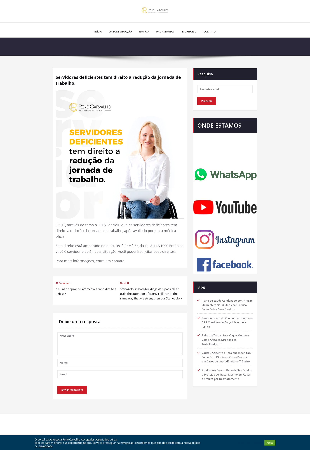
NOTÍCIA (144, 31)
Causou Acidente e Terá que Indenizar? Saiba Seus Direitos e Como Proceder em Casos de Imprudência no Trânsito (226, 357)
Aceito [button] (270, 442)
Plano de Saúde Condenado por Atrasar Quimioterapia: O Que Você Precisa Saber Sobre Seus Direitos (227, 305)
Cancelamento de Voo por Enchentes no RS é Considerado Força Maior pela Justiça (227, 322)
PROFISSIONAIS (165, 31)
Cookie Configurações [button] (249, 442)
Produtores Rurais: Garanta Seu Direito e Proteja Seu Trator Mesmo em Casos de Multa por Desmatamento (227, 374)
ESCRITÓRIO (189, 31)
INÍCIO (98, 31)
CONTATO (210, 31)
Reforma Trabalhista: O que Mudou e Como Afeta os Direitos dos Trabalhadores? (225, 340)
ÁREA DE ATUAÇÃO (120, 31)
